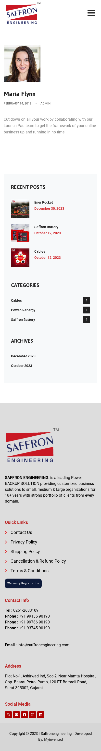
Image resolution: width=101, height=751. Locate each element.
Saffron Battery (46, 227)
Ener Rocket (43, 202)
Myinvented (53, 739)
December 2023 (23, 356)
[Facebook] (24, 714)
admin (45, 103)
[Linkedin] (40, 714)
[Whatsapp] (8, 714)
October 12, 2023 (47, 233)
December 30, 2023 (49, 208)
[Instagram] (32, 714)
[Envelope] (16, 714)
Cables (39, 251)
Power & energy (23, 310)
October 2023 (21, 366)
